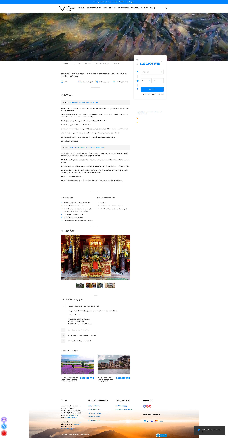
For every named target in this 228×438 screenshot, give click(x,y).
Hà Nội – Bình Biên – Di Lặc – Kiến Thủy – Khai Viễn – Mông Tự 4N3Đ (69, 379)
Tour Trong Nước (94, 8)
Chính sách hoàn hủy (94, 409)
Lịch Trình (77, 63)
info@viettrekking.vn (71, 417)
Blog (146, 8)
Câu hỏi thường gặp (102, 63)
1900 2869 (76, 424)
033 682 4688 (77, 422)
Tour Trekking (123, 8)
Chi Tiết (66, 63)
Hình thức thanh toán (94, 413)
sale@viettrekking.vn (67, 429)
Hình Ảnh (88, 63)
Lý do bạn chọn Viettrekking (124, 409)
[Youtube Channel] (150, 406)
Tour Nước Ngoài (109, 8)
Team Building (136, 8)
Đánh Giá (117, 63)
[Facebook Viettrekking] (144, 406)
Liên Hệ (152, 8)
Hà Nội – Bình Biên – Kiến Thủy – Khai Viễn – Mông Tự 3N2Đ (106, 379)
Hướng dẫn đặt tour (94, 406)
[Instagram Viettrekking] (147, 406)
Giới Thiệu (81, 8)
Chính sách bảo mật (94, 420)
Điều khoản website (94, 417)
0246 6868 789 (73, 415)
